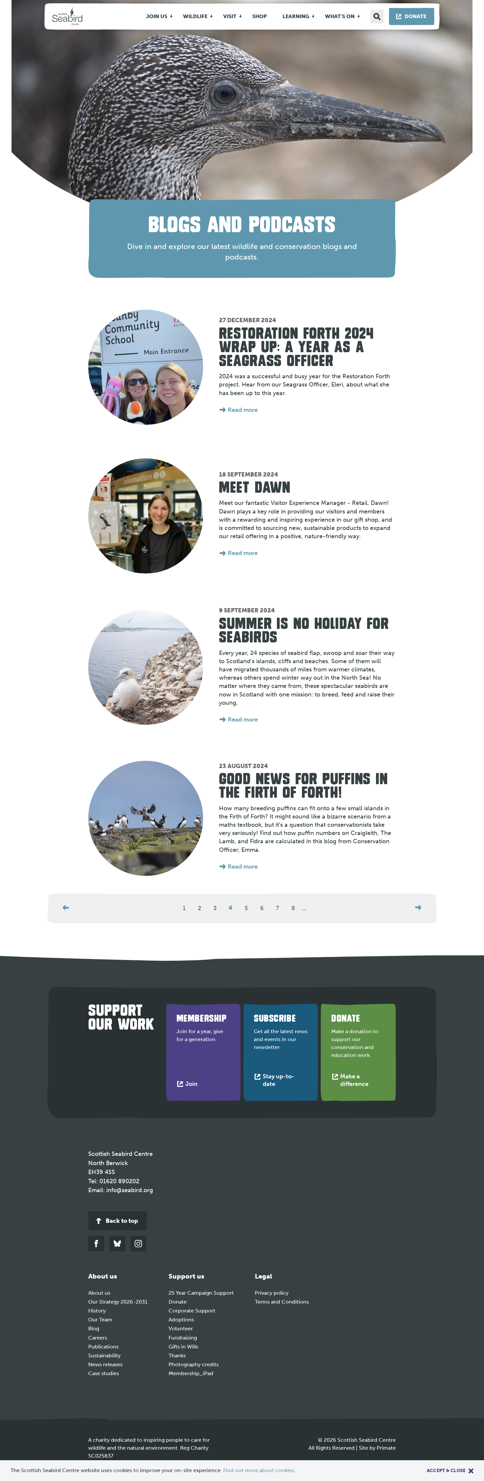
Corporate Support (192, 1311)
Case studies (103, 1373)
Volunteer (181, 1328)
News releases (105, 1364)
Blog (93, 1328)
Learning (295, 16)
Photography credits (194, 1364)
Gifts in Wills (183, 1346)
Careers (97, 1338)
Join (193, 1085)
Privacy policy (271, 1293)
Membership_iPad (191, 1373)
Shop (259, 16)
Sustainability (104, 1355)
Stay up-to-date (278, 1082)
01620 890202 (119, 1181)
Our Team (100, 1319)
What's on (340, 16)
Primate (386, 1448)
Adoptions (181, 1319)
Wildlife (195, 16)
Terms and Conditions (282, 1302)
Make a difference (362, 1082)
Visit (229, 16)
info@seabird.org (129, 1190)
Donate (178, 1302)
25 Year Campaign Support (201, 1293)
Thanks (177, 1355)
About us (99, 1293)
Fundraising (183, 1338)
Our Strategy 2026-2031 (118, 1302)
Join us (156, 16)
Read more (243, 410)
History (97, 1311)
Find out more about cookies (258, 1470)
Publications (103, 1346)
